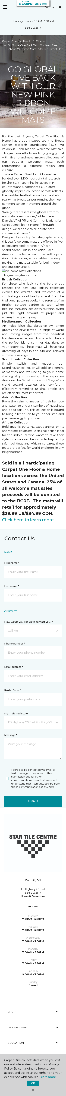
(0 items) (60, 7)
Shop (11, 1011)
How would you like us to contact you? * (28, 622)
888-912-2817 (33, 27)
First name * (11, 563)
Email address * (13, 667)
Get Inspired (17, 1027)
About (26, 41)
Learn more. (47, 1077)
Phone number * (14, 643)
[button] (46, 7)
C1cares (41, 41)
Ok (33, 1083)
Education (16, 1042)
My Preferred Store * (16, 713)
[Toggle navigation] (5, 7)
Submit (33, 801)
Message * (10, 735)
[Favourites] (53, 7)
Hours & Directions (33, 896)
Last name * (11, 586)
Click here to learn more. (28, 519)
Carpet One (9, 41)
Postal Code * (12, 690)
